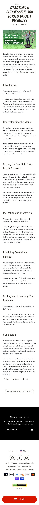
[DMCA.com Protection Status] (19, 484)
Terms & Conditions (14, 466)
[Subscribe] (31, 429)
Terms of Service (10, 470)
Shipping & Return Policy (26, 463)
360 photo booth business (27, 72)
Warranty (14, 463)
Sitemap (31, 470)
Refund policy (22, 470)
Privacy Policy (26, 466)
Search (7, 463)
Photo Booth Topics (20, 391)
